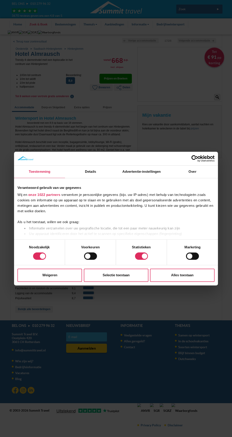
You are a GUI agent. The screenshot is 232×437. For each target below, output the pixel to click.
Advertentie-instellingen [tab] (141, 171)
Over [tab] (192, 171)
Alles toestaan (182, 275)
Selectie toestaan (116, 275)
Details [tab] (90, 171)
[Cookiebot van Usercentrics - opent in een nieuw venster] (195, 158)
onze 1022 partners (44, 195)
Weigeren (49, 275)
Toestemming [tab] (39, 171)
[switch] (90, 256)
